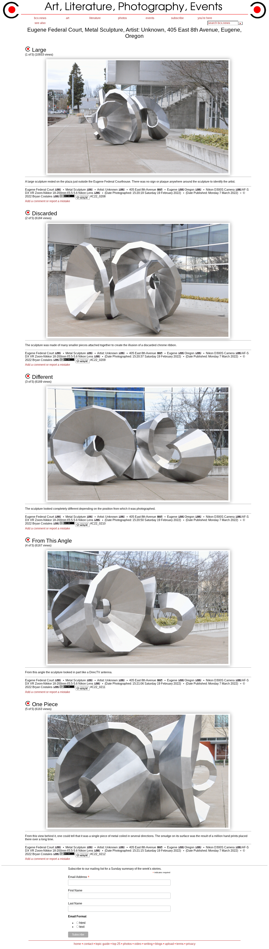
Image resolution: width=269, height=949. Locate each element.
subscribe (177, 18)
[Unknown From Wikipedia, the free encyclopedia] (121, 189)
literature (95, 18)
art (67, 18)
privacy (190, 943)
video (137, 943)
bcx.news (40, 18)
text (82, 927)
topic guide (103, 943)
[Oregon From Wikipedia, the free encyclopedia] (198, 189)
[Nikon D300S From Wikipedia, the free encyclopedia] (238, 189)
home (77, 943)
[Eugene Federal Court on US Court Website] (58, 189)
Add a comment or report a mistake (47, 201)
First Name (75, 890)
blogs (158, 943)
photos (122, 18)
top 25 (116, 943)
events (150, 18)
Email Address (78, 877)
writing (148, 943)
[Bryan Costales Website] (56, 196)
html (82, 923)
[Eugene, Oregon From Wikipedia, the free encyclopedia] (181, 189)
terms (180, 943)
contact (88, 943)
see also (40, 22)
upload (169, 943)
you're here (205, 18)
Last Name (75, 903)
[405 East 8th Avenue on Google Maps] (159, 189)
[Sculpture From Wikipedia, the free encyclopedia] (90, 189)
